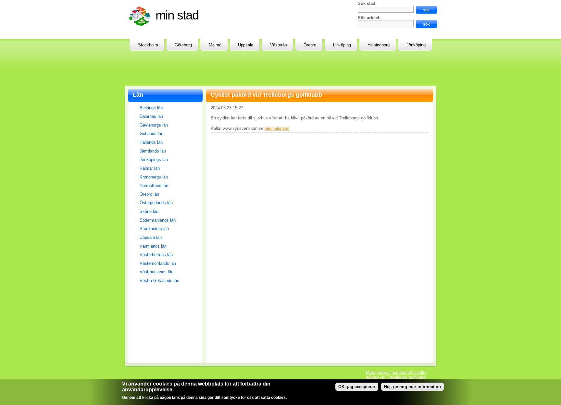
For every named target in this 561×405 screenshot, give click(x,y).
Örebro (310, 45)
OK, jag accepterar (356, 386)
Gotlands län (151, 133)
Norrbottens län (154, 185)
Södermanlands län (158, 220)
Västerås (278, 45)
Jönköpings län (154, 159)
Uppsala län (151, 237)
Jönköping (416, 45)
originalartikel (277, 128)
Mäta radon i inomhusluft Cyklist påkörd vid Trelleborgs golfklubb (396, 375)
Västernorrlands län (158, 263)
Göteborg (183, 45)
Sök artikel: (369, 17)
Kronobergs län (154, 177)
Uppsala (245, 45)
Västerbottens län (156, 254)
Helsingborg (379, 45)
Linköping (342, 45)
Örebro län (149, 194)
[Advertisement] (278, 15)
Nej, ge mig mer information (412, 386)
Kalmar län (150, 168)
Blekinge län (151, 107)
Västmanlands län (156, 271)
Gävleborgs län (154, 125)
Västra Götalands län (159, 280)
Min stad (177, 15)
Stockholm (148, 45)
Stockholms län (154, 228)
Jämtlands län (153, 151)
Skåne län (149, 211)
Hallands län (151, 142)
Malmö (215, 45)
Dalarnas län (151, 116)
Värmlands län (153, 246)
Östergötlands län (156, 202)
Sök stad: (367, 3)
